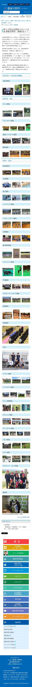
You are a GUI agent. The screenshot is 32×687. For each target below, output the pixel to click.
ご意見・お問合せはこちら (15, 664)
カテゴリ (7, 20)
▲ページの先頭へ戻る (23, 517)
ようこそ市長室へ (18, 553)
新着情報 (16, 24)
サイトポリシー (15, 657)
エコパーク (18, 582)
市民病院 (22, 16)
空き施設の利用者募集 (18, 593)
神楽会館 (6, 635)
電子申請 (18, 599)
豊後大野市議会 (18, 559)
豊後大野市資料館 (9, 632)
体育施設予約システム (18, 605)
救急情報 (18, 547)
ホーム (4, 16)
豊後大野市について (29, 16)
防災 (18, 542)
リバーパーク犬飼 (9, 644)
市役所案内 (16, 16)
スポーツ (10, 22)
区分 (11, 24)
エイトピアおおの (9, 626)
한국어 (27, 4)
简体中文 (16, 4)
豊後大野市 (16, 8)
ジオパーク (18, 576)
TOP (2, 20)
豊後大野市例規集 (18, 611)
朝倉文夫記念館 (8, 629)
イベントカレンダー (18, 570)
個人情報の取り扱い (14, 661)
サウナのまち (18, 588)
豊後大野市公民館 (9, 641)
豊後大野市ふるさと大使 (18, 564)
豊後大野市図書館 (9, 638)
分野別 (9, 16)
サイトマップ (27, 12)
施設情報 (18, 622)
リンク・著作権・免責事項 (15, 659)
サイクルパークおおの (10, 647)
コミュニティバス (18, 616)
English (10, 4)
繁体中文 (22, 4)
